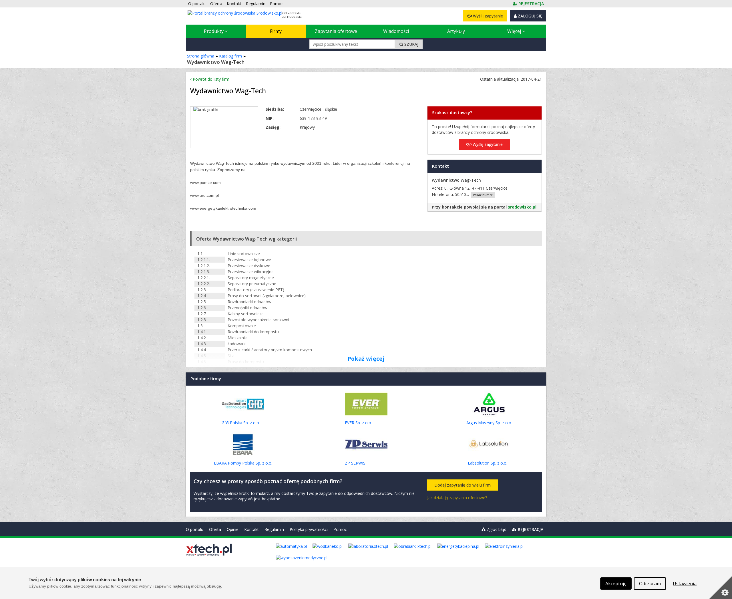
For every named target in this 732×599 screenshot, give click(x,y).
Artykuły (456, 31)
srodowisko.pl (522, 207)
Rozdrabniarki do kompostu (253, 331)
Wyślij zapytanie (487, 16)
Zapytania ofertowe (336, 31)
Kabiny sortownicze (246, 313)
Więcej (514, 31)
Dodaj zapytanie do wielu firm (462, 485)
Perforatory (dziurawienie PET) (256, 289)
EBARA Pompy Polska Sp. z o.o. (243, 463)
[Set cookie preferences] (720, 587)
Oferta (215, 529)
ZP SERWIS (355, 463)
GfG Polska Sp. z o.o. (241, 422)
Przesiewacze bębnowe (249, 259)
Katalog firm (230, 56)
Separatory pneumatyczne (252, 283)
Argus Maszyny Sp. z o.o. (489, 422)
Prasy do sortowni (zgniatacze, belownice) (267, 295)
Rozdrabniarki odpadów (249, 301)
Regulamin (274, 529)
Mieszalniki (238, 337)
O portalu (194, 529)
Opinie (232, 529)
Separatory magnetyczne (251, 277)
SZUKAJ (410, 44)
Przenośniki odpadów (247, 307)
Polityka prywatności (309, 529)
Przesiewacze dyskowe (249, 265)
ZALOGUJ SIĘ (529, 16)
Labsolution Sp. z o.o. (487, 463)
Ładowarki (237, 343)
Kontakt (251, 529)
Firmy (276, 31)
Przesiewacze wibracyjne (251, 271)
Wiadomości (396, 31)
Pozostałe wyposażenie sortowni (258, 319)
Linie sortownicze (244, 253)
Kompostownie (242, 325)
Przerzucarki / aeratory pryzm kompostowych (270, 349)
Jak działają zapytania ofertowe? (457, 497)
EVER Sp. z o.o (358, 422)
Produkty (214, 31)
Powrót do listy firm (210, 79)
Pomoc (340, 529)
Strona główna (200, 56)
